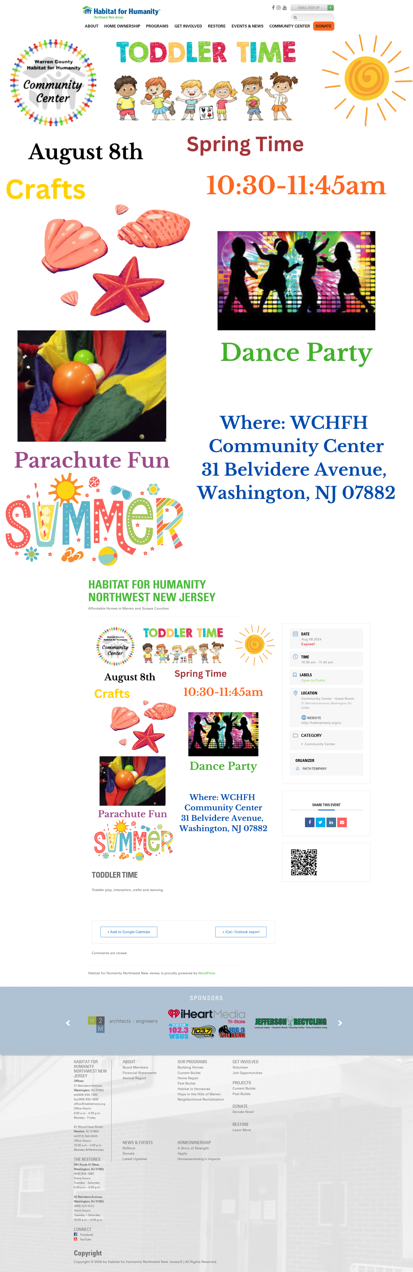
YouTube (85, 1239)
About (91, 26)
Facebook (86, 1234)
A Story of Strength (193, 1148)
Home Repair (188, 1078)
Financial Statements (140, 1073)
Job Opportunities (247, 1073)
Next (340, 1023)
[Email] (342, 822)
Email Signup (312, 7)
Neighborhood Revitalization (201, 1099)
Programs (157, 26)
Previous (68, 1023)
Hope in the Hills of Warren (199, 1094)
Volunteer (240, 1067)
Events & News (248, 26)
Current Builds (189, 1073)
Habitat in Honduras (194, 1089)
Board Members (135, 1067)
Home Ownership (122, 26)
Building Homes (190, 1067)
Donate (323, 26)
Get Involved (188, 26)
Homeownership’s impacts (199, 1159)
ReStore (217, 26)
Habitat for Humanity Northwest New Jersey (152, 590)
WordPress (206, 973)
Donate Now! (243, 1112)
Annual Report (134, 1078)
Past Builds (187, 1083)
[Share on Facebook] (310, 822)
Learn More (242, 1130)
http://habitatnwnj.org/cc (321, 723)
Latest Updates (135, 1159)
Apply (182, 1153)
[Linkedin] (331, 822)
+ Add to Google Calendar (128, 932)
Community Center (289, 26)
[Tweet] (320, 822)
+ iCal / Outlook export (241, 932)
